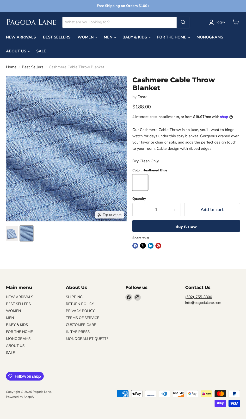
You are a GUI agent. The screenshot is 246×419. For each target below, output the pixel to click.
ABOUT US (16, 51)
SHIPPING (74, 296)
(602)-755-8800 (198, 296)
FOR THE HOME (172, 37)
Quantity (139, 199)
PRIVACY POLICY (80, 310)
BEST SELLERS (56, 37)
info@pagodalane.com (203, 302)
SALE (41, 51)
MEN (108, 37)
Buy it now (186, 226)
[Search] (183, 22)
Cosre (142, 97)
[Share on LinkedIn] (151, 246)
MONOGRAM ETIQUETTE (87, 338)
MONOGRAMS (210, 37)
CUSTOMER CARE (81, 324)
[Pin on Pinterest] (158, 246)
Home (11, 67)
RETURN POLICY (80, 303)
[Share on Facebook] (135, 246)
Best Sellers (32, 67)
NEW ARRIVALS (21, 37)
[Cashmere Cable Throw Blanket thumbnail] (12, 233)
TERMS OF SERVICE (82, 317)
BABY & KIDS (135, 37)
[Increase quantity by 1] (174, 209)
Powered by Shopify (20, 397)
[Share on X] (143, 246)
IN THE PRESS (78, 331)
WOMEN (86, 37)
